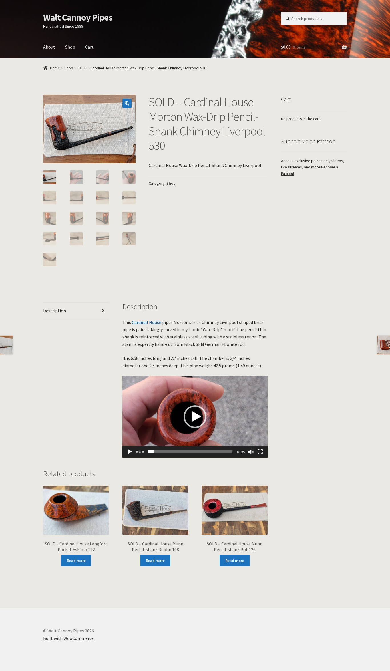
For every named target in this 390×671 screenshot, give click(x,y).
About (49, 47)
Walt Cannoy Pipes (77, 17)
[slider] (190, 451)
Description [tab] (54, 310)
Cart (89, 47)
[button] (127, 103)
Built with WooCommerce (68, 638)
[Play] (130, 452)
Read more (76, 560)
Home (55, 67)
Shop (70, 47)
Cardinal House (146, 322)
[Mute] (251, 452)
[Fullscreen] (260, 452)
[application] (195, 417)
